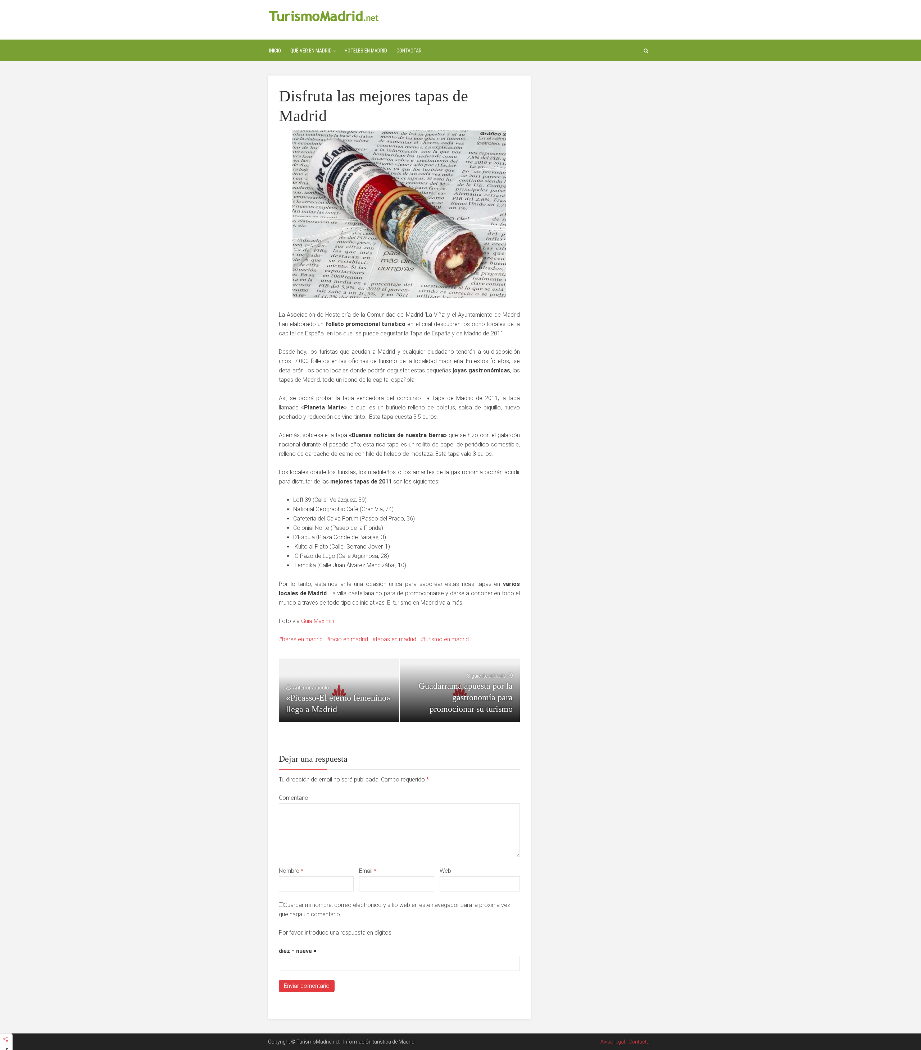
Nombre (291, 870)
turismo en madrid (446, 639)
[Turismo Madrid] (324, 15)
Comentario (293, 797)
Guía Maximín (317, 621)
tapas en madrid (396, 639)
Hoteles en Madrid (366, 51)
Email (367, 870)
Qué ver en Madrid (311, 51)
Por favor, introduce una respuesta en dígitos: (336, 932)
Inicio (275, 51)
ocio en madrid (349, 639)
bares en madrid (302, 639)
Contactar (409, 51)
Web (445, 870)
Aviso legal (612, 1042)
